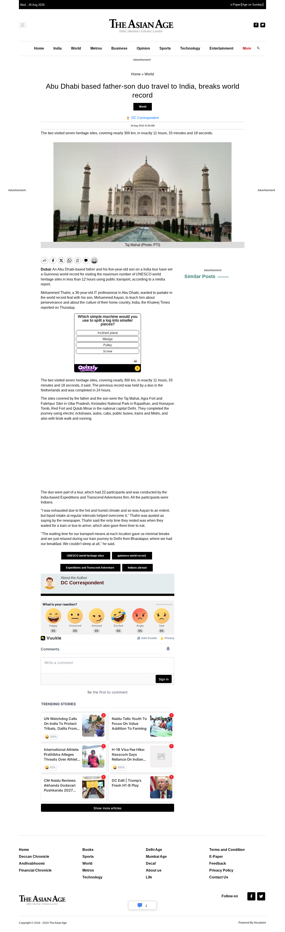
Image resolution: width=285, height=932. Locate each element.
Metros (96, 48)
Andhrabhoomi (32, 863)
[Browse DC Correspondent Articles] (49, 582)
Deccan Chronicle (34, 856)
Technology (190, 48)
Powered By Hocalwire (252, 922)
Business (119, 48)
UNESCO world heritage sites (86, 555)
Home (39, 48)
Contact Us (218, 877)
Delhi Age (154, 850)
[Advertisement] (107, 455)
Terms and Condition (227, 850)
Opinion (143, 48)
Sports (165, 48)
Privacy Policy (221, 870)
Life (149, 877)
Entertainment (221, 48)
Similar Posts (199, 276)
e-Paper (235, 4)
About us (153, 870)
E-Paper (216, 856)
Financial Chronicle (35, 870)
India (57, 48)
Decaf (151, 863)
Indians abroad (137, 567)
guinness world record (132, 555)
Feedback (217, 863)
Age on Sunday (252, 4)
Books (88, 850)
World (76, 48)
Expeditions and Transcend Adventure (90, 567)
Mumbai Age (156, 856)
